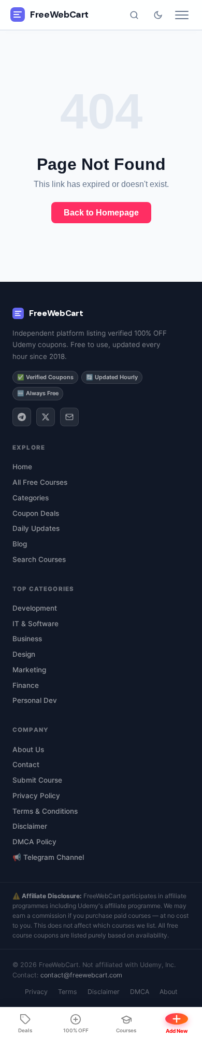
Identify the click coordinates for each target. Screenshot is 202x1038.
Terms (67, 992)
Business (27, 639)
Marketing (29, 670)
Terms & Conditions (45, 811)
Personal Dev (34, 700)
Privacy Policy (36, 795)
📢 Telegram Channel (48, 857)
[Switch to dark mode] (158, 15)
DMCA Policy (34, 842)
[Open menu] (182, 15)
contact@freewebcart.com (81, 975)
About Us (28, 749)
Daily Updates (36, 528)
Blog (19, 544)
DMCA (139, 992)
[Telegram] (21, 417)
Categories (30, 498)
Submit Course (37, 780)
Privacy (36, 992)
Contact (25, 764)
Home (22, 467)
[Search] (134, 15)
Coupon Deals (35, 513)
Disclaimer (29, 826)
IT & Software (35, 623)
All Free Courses (39, 482)
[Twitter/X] (45, 417)
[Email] (69, 417)
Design (23, 654)
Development (34, 608)
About (169, 992)
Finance (25, 685)
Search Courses (39, 559)
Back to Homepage (101, 212)
